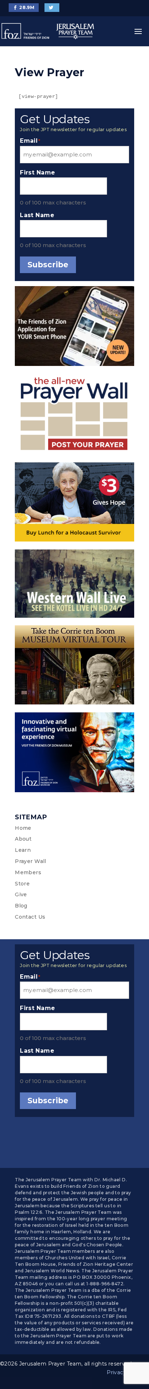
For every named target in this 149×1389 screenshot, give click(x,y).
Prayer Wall (30, 861)
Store (22, 883)
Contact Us (30, 917)
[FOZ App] (74, 327)
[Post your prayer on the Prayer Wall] (74, 415)
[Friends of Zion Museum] (74, 753)
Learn (23, 850)
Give (21, 894)
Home (23, 828)
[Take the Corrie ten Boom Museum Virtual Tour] (74, 666)
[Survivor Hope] (74, 503)
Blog (21, 905)
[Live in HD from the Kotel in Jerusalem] (74, 584)
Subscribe (47, 264)
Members (28, 872)
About (23, 839)
